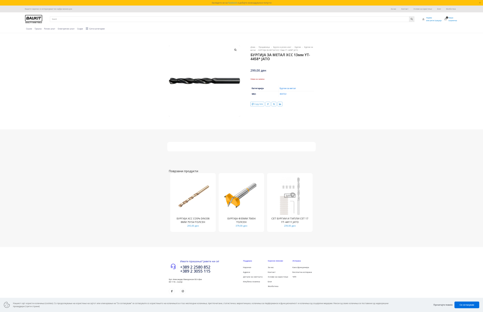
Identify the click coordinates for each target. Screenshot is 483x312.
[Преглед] (208, 196)
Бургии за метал (288, 88)
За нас (271, 267)
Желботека (273, 286)
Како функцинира (300, 267)
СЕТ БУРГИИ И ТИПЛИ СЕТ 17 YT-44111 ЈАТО (289, 220)
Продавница (264, 47)
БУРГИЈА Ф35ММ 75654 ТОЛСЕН (241, 220)
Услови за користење (278, 276)
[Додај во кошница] (208, 180)
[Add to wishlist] (208, 191)
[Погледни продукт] (208, 186)
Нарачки (247, 267)
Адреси (246, 272)
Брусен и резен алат (282, 47)
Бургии (298, 47)
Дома (252, 47)
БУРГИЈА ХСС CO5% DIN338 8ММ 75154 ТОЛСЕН (193, 220)
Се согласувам (467, 304)
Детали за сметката (253, 276)
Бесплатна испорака (302, 272)
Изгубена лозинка (251, 281)
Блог (270, 281)
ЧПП (294, 276)
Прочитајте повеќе (443, 304)
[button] (235, 49)
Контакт (272, 272)
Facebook (232, 2)
